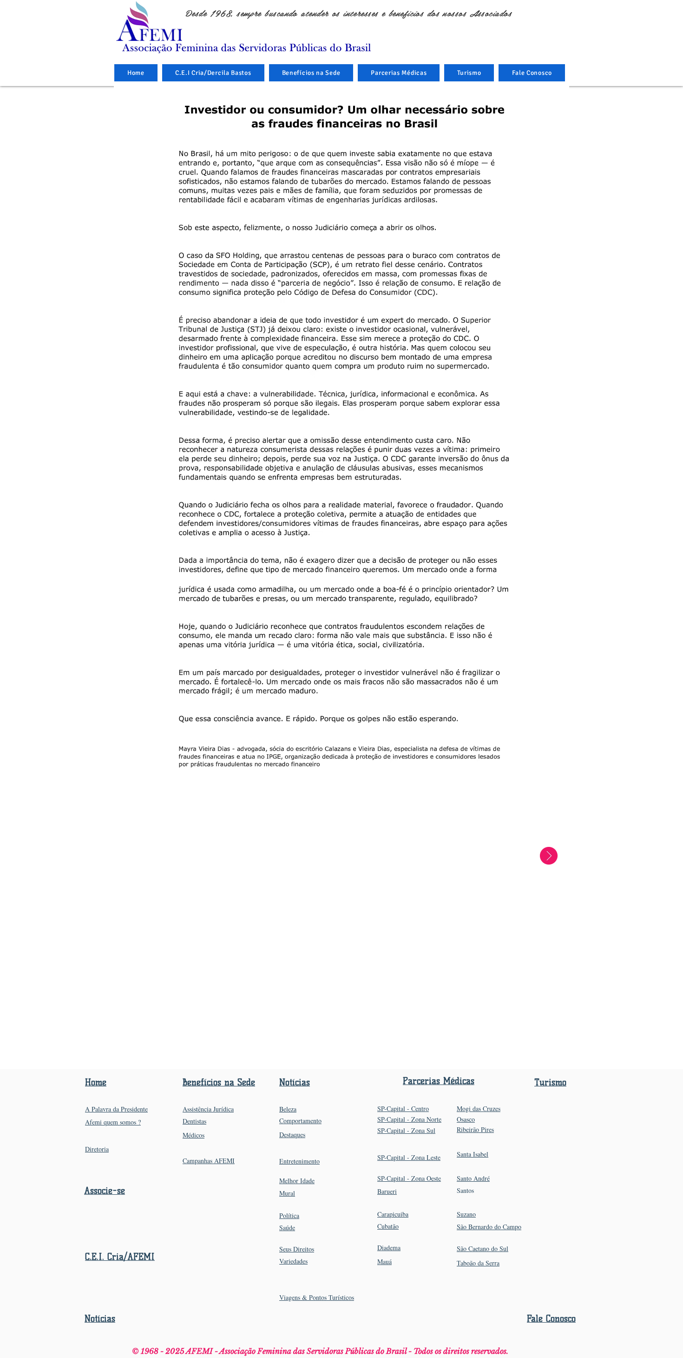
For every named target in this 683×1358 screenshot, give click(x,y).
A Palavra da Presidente (116, 1109)
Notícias (100, 1318)
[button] (311, 73)
